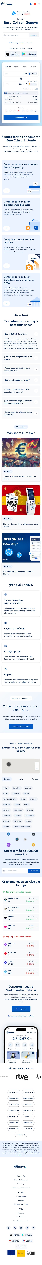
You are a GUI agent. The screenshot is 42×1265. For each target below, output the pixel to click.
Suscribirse (34, 871)
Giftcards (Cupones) (21, 1180)
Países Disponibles (21, 1204)
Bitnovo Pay (21, 1176)
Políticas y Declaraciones (21, 1188)
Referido (21, 1192)
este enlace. (22, 1155)
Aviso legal (21, 1184)
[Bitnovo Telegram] (33, 1228)
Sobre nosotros (21, 1196)
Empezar (34, 35)
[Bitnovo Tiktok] (27, 1228)
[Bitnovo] (7, 4)
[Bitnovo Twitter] (15, 1228)
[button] (35, 4)
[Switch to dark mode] (31, 4)
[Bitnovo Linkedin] (21, 1228)
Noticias (21, 1213)
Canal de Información (21, 1221)
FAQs (21, 1209)
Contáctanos (21, 1217)
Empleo (21, 1200)
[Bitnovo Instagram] (8, 1228)
